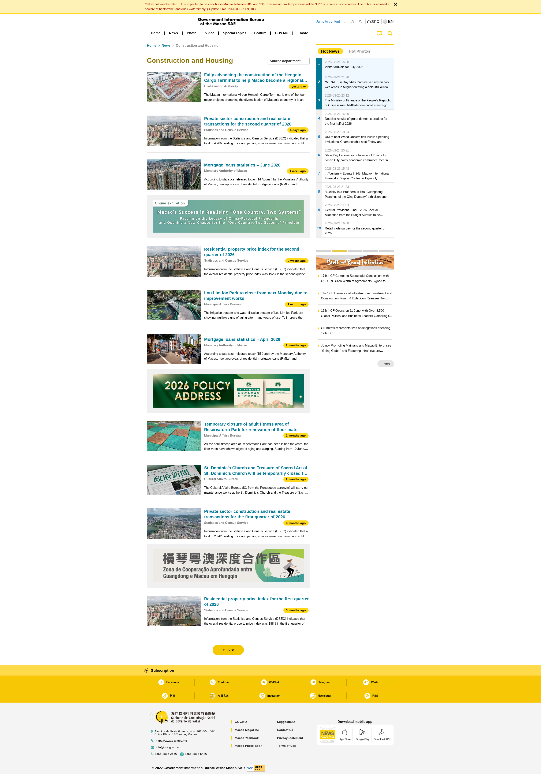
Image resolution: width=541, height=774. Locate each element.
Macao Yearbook (247, 738)
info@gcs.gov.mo (167, 747)
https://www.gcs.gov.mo (171, 740)
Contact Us (285, 730)
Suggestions (286, 721)
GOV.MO (241, 721)
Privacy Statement (290, 738)
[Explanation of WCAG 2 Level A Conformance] (256, 768)
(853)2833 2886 (166, 753)
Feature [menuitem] (260, 33)
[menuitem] (173, 33)
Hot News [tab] (330, 51)
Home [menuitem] (155, 33)
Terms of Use (286, 745)
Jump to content (328, 21)
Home (151, 45)
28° (375, 21)
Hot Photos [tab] (359, 51)
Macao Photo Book (248, 745)
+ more (386, 363)
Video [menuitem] (209, 33)
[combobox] (288, 61)
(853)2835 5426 (196, 753)
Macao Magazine (247, 730)
